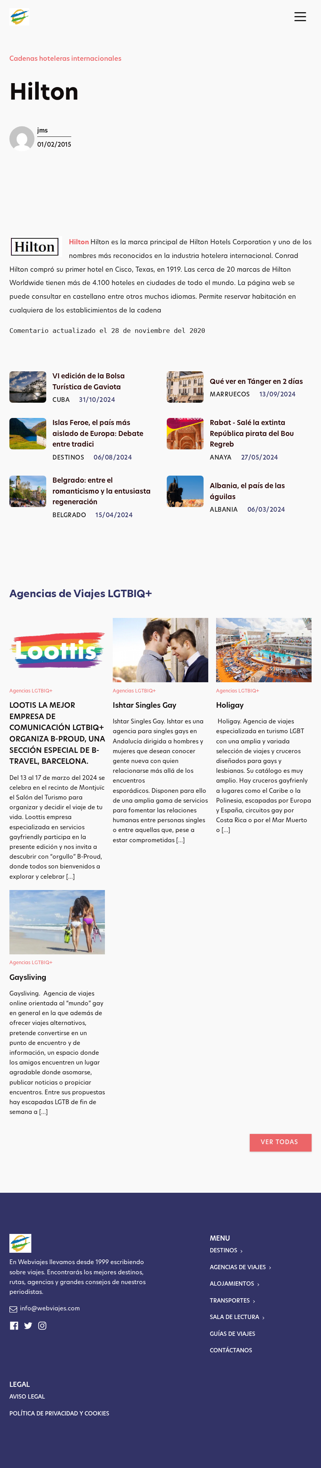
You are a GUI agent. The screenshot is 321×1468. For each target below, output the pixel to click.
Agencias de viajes (238, 1268)
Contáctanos (231, 1351)
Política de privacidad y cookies (59, 1414)
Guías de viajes (232, 1334)
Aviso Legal (27, 1397)
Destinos (68, 458)
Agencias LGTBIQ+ (30, 691)
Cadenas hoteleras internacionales (65, 59)
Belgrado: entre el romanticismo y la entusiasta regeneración (101, 492)
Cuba (61, 400)
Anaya (221, 458)
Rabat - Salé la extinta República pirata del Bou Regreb (252, 434)
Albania (224, 510)
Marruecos (230, 395)
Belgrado (69, 516)
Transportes (230, 1301)
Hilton (79, 243)
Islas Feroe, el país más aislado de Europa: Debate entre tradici (97, 434)
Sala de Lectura (234, 1318)
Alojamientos (232, 1284)
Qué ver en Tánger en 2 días (256, 382)
